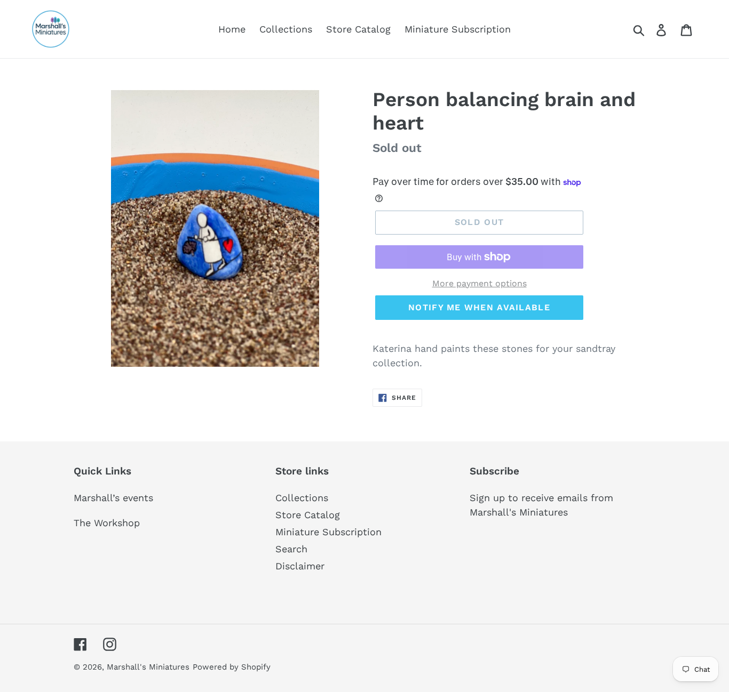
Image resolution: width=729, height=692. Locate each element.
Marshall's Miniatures (148, 667)
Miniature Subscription (328, 531)
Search (291, 548)
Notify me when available (479, 307)
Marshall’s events (113, 497)
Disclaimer (299, 566)
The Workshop (107, 522)
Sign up (487, 497)
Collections (301, 497)
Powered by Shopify (232, 667)
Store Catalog (307, 514)
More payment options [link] (479, 283)
